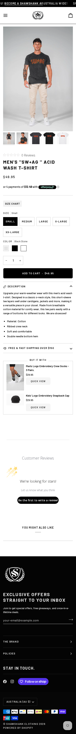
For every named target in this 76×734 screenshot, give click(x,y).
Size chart (12, 203)
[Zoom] (10, 124)
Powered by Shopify (18, 727)
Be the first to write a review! (38, 500)
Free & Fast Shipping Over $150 (31, 348)
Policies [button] (9, 653)
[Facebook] (5, 681)
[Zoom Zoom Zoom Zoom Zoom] (38, 79)
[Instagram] (12, 681)
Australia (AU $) (18, 701)
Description (17, 286)
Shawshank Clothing (22, 723)
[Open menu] (9, 15)
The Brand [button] (11, 641)
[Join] (69, 620)
